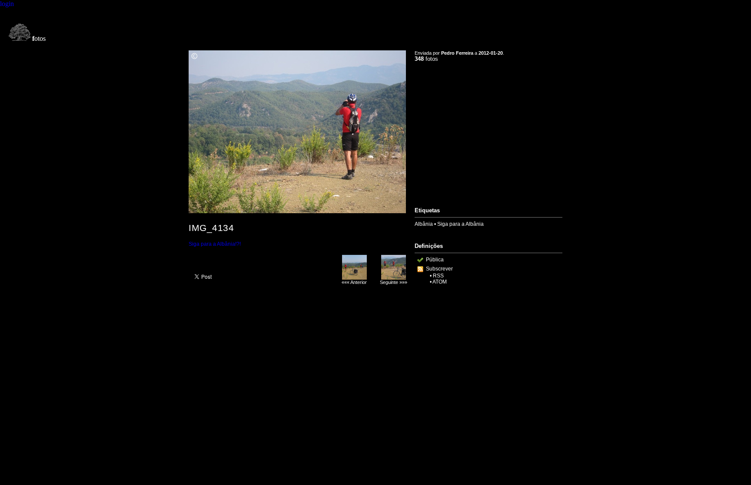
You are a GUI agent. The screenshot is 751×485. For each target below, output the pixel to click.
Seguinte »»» (393, 282)
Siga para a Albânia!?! (215, 244)
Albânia (424, 224)
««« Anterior (354, 282)
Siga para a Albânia (460, 224)
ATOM (439, 282)
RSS (438, 276)
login (7, 3)
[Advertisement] (488, 130)
